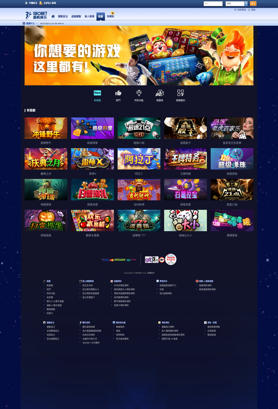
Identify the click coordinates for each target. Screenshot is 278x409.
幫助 (253, 10)
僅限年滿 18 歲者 (170, 339)
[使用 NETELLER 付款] (120, 262)
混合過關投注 (53, 339)
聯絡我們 (120, 327)
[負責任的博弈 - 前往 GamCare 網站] (155, 260)
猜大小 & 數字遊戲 (55, 301)
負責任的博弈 (88, 335)
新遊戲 (50, 285)
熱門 (49, 289)
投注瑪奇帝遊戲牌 (90, 293)
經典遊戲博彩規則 (207, 289)
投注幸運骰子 (88, 297)
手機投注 (33, 3)
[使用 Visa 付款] (105, 262)
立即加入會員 (49, 3)
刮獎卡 (50, 313)
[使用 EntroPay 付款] (129, 262)
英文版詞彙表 (122, 339)
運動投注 (51, 327)
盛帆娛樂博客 (213, 327)
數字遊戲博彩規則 (122, 301)
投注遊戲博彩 (166, 293)
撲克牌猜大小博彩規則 (124, 289)
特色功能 (51, 293)
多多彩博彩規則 (121, 285)
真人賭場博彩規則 (170, 331)
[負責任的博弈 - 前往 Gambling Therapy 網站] (148, 260)
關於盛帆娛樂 (88, 327)
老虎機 (50, 297)
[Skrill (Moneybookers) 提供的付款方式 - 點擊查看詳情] (133, 262)
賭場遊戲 (51, 309)
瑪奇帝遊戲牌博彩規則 (124, 293)
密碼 (229, 3)
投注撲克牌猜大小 (90, 289)
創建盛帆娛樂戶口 (168, 285)
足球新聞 (211, 331)
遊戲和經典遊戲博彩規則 (173, 335)
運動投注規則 (168, 327)
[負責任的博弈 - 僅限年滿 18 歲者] (162, 261)
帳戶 (207, 3)
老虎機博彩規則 (121, 297)
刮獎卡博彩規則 (121, 305)
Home (53, 16)
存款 (162, 289)
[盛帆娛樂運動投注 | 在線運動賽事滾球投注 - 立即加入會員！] (35, 16)
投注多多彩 (87, 285)
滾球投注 (51, 335)
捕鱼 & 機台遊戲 (54, 305)
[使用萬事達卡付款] (112, 262)
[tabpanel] (139, 56)
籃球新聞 (211, 335)
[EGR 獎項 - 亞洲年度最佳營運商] (170, 259)
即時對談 (242, 10)
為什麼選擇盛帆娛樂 (91, 331)
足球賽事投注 (53, 331)
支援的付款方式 (89, 339)
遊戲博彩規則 (205, 285)
